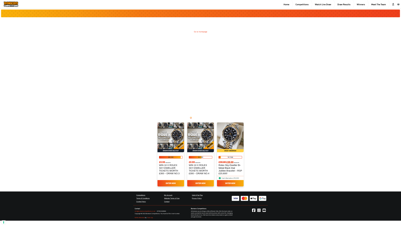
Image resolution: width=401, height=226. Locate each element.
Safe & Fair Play (197, 195)
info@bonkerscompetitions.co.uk (145, 211)
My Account (168, 195)
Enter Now (171, 183)
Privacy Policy (197, 198)
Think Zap (150, 217)
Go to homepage (200, 32)
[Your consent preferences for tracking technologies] (4, 222)
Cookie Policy (141, 201)
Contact (166, 201)
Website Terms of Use (172, 198)
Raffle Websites (140, 217)
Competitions (140, 195)
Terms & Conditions (143, 198)
